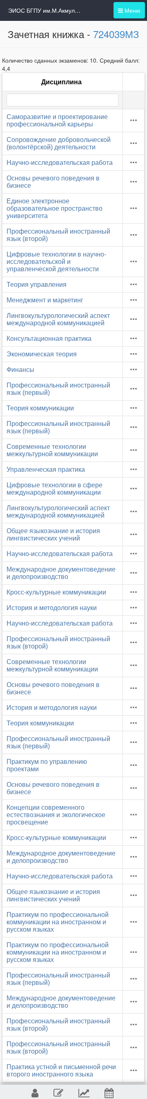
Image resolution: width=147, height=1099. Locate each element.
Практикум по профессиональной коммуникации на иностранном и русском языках (58, 922)
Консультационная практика (49, 338)
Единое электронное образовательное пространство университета (54, 208)
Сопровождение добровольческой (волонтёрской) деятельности (59, 143)
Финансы (20, 369)
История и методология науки (52, 607)
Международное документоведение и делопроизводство (61, 573)
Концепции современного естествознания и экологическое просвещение (56, 815)
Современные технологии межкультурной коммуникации (52, 450)
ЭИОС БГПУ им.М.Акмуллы (45, 10)
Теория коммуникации (40, 408)
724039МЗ (116, 34)
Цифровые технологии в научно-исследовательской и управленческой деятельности (56, 261)
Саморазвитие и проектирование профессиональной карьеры (57, 120)
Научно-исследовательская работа (60, 162)
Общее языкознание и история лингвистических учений (53, 534)
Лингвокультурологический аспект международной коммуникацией (58, 319)
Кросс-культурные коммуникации (56, 592)
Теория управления (37, 284)
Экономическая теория (42, 354)
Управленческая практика (46, 469)
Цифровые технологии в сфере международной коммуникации (54, 489)
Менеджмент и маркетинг (45, 300)
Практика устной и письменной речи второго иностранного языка (61, 1070)
